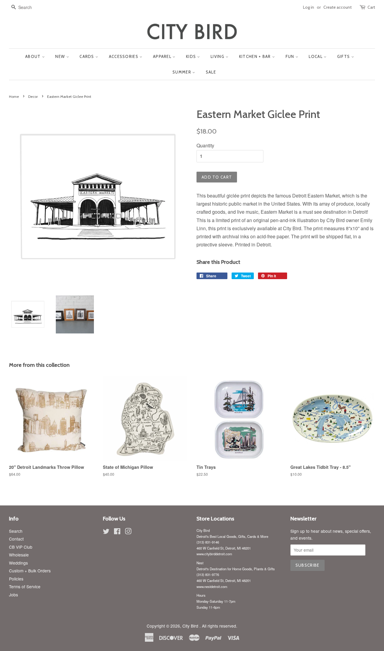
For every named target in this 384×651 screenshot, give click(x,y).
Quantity (205, 145)
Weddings (18, 563)
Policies (16, 579)
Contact (16, 539)
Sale (211, 72)
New (60, 56)
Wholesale (19, 555)
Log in (308, 7)
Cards (87, 56)
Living (218, 56)
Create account (337, 7)
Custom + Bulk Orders (30, 571)
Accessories (124, 56)
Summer (182, 72)
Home (14, 96)
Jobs (13, 595)
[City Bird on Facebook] (117, 532)
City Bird (191, 626)
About (33, 56)
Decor (33, 96)
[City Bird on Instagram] (128, 532)
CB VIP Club (20, 547)
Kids (191, 56)
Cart (371, 7)
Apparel (162, 56)
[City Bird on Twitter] (106, 532)
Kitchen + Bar (255, 56)
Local (316, 56)
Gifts (344, 56)
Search (15, 531)
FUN (291, 56)
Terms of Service (24, 586)
